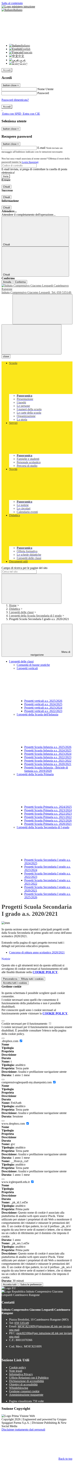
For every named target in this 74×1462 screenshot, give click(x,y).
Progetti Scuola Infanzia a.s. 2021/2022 (47, 760)
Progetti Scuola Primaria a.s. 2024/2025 (48, 806)
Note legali (15, 1370)
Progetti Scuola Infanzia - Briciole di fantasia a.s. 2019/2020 (46, 769)
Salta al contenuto (12, 3)
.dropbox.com (10, 1041)
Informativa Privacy (21, 1374)
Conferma (20, 282)
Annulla (7, 282)
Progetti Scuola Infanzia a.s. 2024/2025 (47, 750)
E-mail (41, 147)
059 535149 (21, 1323)
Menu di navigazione (50, 653)
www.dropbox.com (14, 1123)
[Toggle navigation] (31, 339)
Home (13, 605)
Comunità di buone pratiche (33, 664)
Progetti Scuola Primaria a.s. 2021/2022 (48, 817)
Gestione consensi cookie (24, 1391)
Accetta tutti (15, 982)
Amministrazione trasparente (26, 1394)
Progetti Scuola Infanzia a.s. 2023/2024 (47, 753)
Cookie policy (17, 1367)
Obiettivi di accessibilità (23, 1384)
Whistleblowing (18, 1387)
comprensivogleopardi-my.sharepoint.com (27, 1082)
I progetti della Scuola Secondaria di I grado (35, 615)
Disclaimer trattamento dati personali (23, 1429)
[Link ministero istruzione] (18, 6)
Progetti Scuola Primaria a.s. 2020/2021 (48, 823)
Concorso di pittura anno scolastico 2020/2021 (37, 952)
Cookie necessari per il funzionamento (25, 1023)
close (6, 356)
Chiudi (6, 186)
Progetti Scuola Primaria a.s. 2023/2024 (48, 810)
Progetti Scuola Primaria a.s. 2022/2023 (48, 813)
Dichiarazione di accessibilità (26, 1381)
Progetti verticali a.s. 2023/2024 (43, 707)
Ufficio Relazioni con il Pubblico (29, 1377)
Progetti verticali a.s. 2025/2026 (43, 700)
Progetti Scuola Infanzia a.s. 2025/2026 (47, 747)
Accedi (7, 70)
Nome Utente (45, 89)
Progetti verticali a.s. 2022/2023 (43, 711)
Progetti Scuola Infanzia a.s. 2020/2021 (47, 764)
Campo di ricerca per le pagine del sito (24, 568)
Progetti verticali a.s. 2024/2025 (43, 704)
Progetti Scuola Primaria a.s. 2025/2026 (48, 820)
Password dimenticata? (15, 99)
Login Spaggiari (30, 162)
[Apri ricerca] (42, 309)
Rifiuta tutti (32, 979)
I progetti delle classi (21, 612)
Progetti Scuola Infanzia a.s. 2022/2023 (47, 757)
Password (43, 93)
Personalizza (10, 979)
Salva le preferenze (31, 1284)
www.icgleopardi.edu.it (16, 1181)
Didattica (14, 608)
